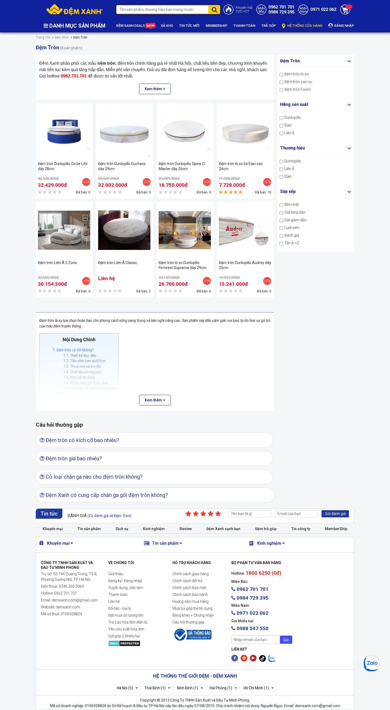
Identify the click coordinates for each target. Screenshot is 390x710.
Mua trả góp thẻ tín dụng (192, 608)
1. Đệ (73, 350)
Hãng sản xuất (294, 104)
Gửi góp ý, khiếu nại (124, 636)
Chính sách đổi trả (187, 581)
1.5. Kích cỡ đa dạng (79, 377)
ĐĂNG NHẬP (343, 26)
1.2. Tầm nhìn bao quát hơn (84, 361)
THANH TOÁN (244, 26)
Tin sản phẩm (89, 529)
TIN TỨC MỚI (189, 26)
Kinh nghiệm (154, 529)
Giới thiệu (115, 574)
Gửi (286, 640)
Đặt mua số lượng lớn (125, 615)
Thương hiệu (292, 147)
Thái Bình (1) (155, 688)
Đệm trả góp (265, 529)
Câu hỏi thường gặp (188, 622)
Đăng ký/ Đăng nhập (125, 581)
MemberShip (336, 529)
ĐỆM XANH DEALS (131, 26)
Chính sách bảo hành (190, 594)
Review (186, 529)
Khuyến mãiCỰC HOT (244, 9)
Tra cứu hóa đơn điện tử (127, 622)
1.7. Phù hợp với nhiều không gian (89, 388)
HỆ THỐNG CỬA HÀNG (304, 26)
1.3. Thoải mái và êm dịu (82, 366)
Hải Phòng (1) (221, 688)
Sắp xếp (288, 191)
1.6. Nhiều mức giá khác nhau (86, 383)
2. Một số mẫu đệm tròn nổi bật (77, 394)
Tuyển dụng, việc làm (125, 588)
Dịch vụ (122, 529)
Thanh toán (118, 594)
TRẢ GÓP (268, 26)
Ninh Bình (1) (187, 688)
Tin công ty (300, 529)
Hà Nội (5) (125, 688)
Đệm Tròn (290, 60)
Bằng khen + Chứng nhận (193, 615)
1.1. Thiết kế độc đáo (79, 355)
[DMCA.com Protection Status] (136, 643)
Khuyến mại (53, 529)
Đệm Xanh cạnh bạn (223, 529)
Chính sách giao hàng (190, 574)
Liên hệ (114, 601)
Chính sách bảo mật (189, 588)
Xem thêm (154, 89)
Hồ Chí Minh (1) (256, 688)
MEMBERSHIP (216, 26)
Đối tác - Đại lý (119, 608)
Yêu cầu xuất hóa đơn (126, 629)
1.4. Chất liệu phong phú (82, 372)
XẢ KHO (167, 26)
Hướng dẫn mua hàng (190, 601)
